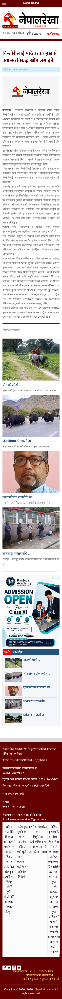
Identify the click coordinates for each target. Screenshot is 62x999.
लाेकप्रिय (18, 652)
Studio (36, 33)
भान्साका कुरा (54, 879)
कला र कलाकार (22, 859)
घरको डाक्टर (53, 889)
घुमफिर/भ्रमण (21, 834)
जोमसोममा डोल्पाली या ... (18, 441)
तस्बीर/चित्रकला (38, 841)
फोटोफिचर (22, 866)
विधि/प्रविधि (9, 884)
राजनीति (9, 831)
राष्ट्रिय (9, 826)
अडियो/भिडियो (22, 874)
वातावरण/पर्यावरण (9, 844)
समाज (9, 851)
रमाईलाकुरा (21, 826)
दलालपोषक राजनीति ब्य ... (18, 497)
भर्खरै (7, 652)
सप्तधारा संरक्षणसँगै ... (16, 554)
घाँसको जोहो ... (11, 385)
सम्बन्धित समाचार (10, 330)
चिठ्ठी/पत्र (38, 836)
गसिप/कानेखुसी (22, 849)
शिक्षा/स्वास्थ (8, 859)
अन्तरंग (22, 841)
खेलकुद (9, 871)
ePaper (53, 33)
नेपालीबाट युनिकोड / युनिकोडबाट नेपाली (40, 979)
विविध (53, 826)
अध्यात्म (54, 941)
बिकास (9, 836)
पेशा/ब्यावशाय (54, 849)
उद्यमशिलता (9, 876)
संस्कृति (9, 911)
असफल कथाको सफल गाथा (54, 931)
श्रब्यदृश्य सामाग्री (38, 846)
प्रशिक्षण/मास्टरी (54, 919)
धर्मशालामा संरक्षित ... (34, 715)
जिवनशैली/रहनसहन (54, 869)
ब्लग (38, 831)
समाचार (9, 901)
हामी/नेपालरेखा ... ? (22, 971)
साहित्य (54, 856)
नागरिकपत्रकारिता (37, 826)
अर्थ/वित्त (9, 866)
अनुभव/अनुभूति (54, 899)
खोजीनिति (8, 896)
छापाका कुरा (53, 909)
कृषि (9, 891)
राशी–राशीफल (53, 949)
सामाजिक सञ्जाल (38, 851)
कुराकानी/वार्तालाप (53, 834)
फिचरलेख (53, 841)
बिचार (9, 906)
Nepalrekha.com (44, 990)
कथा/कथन (54, 861)
